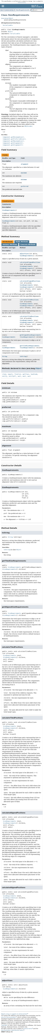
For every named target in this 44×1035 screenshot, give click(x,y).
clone (4, 374)
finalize (17, 374)
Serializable (8, 25)
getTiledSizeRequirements (29, 346)
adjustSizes (24, 253)
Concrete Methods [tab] (27, 244)
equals (10, 374)
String (4, 356)
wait (19, 376)
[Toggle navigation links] (3, 6)
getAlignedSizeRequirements (30, 335)
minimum (24, 179)
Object (10, 31)
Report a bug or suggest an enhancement (14, 1014)
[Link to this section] (18, 150)
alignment (24, 164)
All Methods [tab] (7, 241)
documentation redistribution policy (12, 1030)
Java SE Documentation (8, 1017)
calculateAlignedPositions (30, 262)
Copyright (4, 1025)
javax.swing (9, 10)
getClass (26, 374)
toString (23, 356)
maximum (24, 173)
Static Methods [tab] (22, 241)
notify (4, 376)
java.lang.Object (7, 18)
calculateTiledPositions (29, 300)
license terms (22, 2)
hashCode (34, 374)
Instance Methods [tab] (10, 244)
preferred (24, 186)
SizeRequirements (22, 10)
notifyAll (12, 376)
